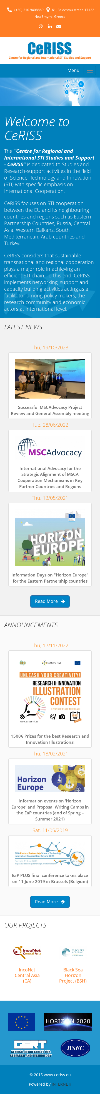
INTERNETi (61, 1084)
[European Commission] (22, 1022)
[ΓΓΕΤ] (31, 1047)
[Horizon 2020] (68, 1022)
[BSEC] (75, 1047)
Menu (73, 70)
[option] (27, 963)
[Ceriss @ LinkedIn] (50, 26)
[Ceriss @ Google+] (41, 26)
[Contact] (58, 26)
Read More (48, 601)
